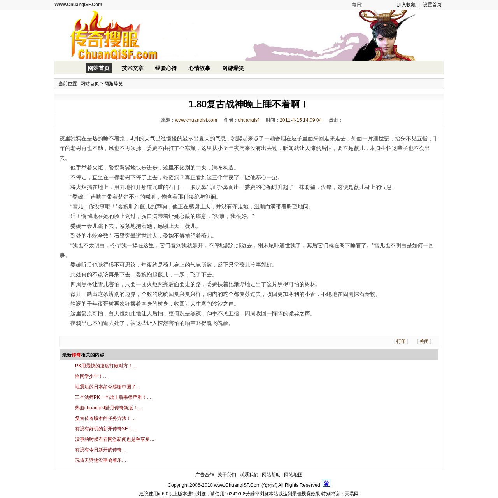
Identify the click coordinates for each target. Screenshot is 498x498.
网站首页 (99, 68)
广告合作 (204, 474)
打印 (401, 341)
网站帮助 (271, 474)
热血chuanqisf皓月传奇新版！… (108, 408)
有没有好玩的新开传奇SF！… (106, 429)
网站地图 (293, 474)
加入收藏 (406, 4)
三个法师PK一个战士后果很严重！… (113, 397)
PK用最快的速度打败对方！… (106, 366)
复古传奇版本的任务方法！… (105, 418)
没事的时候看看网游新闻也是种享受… (114, 439)
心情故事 (199, 68)
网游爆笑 (233, 68)
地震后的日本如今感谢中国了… (107, 387)
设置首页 (432, 4)
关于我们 (226, 474)
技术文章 (133, 68)
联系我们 (249, 474)
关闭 (424, 341)
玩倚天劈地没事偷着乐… (100, 460)
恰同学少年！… (91, 376)
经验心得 (166, 68)
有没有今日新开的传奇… (100, 450)
